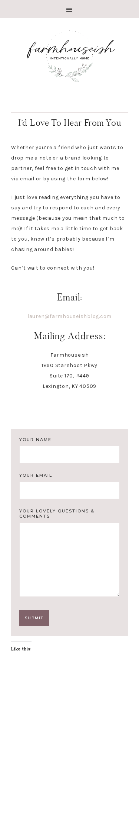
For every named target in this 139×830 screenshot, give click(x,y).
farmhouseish (69, 55)
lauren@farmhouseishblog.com (69, 316)
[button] (69, 9)
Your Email (35, 475)
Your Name (35, 439)
